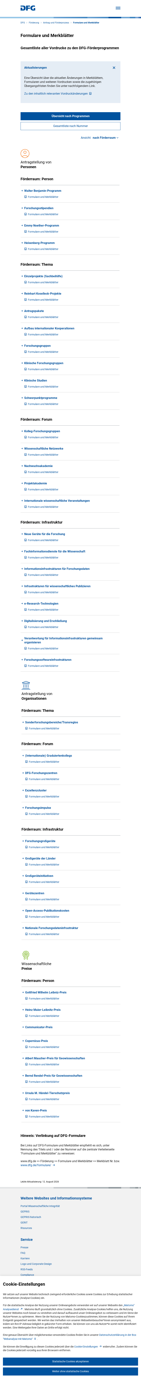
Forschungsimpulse (38, 808)
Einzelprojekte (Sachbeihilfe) (43, 276)
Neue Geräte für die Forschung (44, 534)
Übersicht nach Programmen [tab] (71, 116)
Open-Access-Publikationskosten (47, 910)
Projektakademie (35, 483)
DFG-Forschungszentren (41, 773)
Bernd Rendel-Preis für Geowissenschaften (53, 1075)
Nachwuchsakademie (38, 466)
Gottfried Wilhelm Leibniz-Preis (45, 992)
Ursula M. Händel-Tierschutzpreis (47, 1093)
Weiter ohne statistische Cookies (70, 1371)
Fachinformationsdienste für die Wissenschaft (54, 551)
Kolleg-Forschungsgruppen (42, 431)
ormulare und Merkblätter (43, 196)
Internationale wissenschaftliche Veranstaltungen (57, 500)
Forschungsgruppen (37, 345)
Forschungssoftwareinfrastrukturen (47, 659)
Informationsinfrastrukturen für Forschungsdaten (57, 569)
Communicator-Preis (39, 1027)
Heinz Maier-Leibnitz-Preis (43, 1010)
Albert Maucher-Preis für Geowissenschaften (55, 1058)
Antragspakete (34, 311)
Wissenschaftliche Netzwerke (43, 448)
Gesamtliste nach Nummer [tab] (70, 126)
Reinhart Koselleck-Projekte (42, 293)
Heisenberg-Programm (39, 243)
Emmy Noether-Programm (41, 225)
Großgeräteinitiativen (39, 876)
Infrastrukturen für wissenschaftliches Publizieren (57, 586)
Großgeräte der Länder (40, 858)
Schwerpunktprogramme (40, 398)
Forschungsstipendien (38, 208)
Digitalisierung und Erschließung (45, 621)
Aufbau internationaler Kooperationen (49, 328)
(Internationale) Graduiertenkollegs (48, 755)
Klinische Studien (35, 380)
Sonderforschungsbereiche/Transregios (51, 722)
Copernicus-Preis (36, 1041)
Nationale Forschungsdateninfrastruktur (51, 928)
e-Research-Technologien (41, 603)
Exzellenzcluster (36, 790)
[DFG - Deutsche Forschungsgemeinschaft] (28, 9)
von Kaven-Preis (36, 1110)
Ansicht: (98, 137)
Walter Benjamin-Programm (42, 191)
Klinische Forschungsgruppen (43, 363)
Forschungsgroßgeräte (40, 841)
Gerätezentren (34, 893)
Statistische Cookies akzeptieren (70, 1361)
